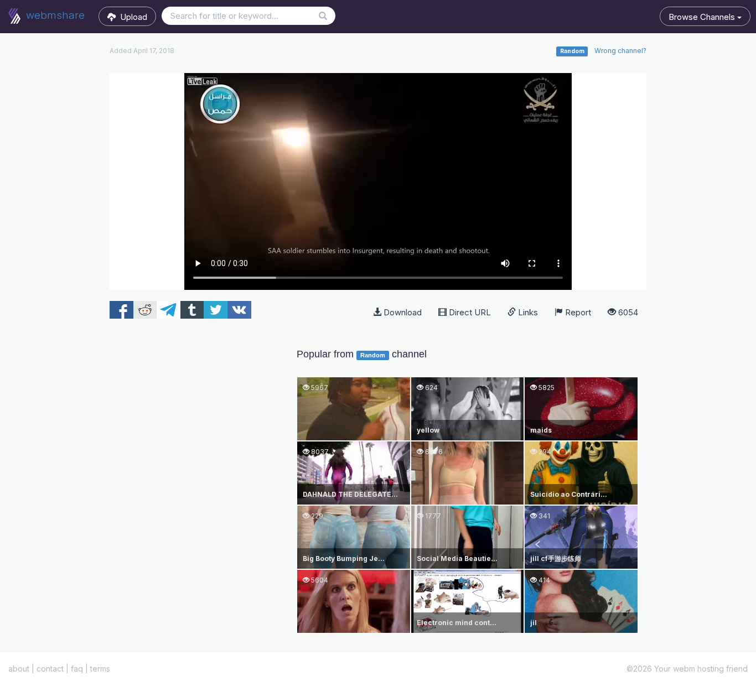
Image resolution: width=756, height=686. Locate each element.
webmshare (54, 15)
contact (50, 668)
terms (100, 668)
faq (77, 668)
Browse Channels (703, 17)
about (18, 668)
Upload (131, 17)
